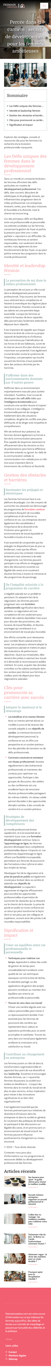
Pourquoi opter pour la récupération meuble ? (35, 1275)
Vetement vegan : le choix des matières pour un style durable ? (37, 1258)
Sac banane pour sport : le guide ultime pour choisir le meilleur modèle (37, 1180)
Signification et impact (21, 124)
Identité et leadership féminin (24, 110)
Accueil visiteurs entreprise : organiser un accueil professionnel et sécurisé (37, 1199)
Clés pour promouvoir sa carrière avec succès (26, 120)
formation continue (35, 509)
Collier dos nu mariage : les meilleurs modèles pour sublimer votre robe (37, 1219)
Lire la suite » (33, 1187)
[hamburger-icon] (44, 6)
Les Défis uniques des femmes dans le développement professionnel (26, 106)
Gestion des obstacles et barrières (26, 115)
